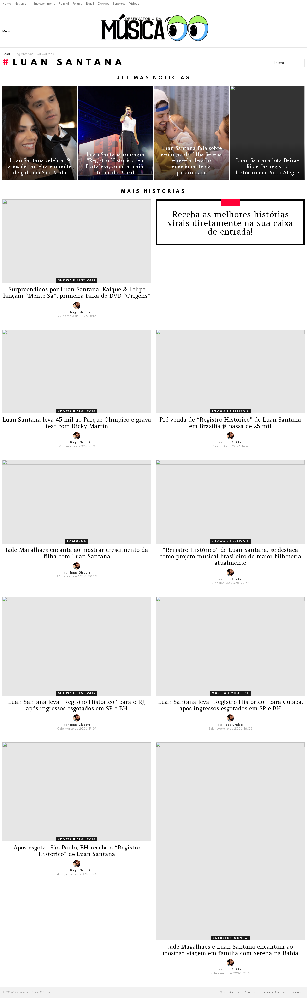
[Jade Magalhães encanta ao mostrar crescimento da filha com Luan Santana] (76, 502)
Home (6, 3)
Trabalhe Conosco (274, 992)
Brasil (90, 3)
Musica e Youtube (230, 693)
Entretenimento (44, 3)
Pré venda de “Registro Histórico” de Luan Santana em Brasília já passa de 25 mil (230, 423)
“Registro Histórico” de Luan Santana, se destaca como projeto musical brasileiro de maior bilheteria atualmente (230, 556)
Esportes (119, 3)
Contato (299, 992)
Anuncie (250, 992)
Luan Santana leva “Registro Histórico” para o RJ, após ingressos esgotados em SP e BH (77, 705)
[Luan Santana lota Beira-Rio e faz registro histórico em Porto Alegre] (267, 133)
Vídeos (134, 3)
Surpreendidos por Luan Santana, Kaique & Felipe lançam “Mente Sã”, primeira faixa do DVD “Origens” (76, 292)
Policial (64, 3)
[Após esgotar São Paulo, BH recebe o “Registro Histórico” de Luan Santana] (76, 791)
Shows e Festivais (76, 280)
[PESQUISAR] (291, 28)
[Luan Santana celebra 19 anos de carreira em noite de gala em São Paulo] (39, 133)
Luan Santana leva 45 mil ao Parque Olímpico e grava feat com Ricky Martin (76, 423)
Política (77, 3)
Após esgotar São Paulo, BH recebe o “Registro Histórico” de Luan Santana (76, 851)
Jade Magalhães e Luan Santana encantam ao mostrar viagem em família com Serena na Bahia (230, 950)
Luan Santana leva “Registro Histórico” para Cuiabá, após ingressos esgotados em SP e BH (230, 705)
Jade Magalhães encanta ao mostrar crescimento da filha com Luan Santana (77, 553)
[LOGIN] (301, 28)
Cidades (103, 3)
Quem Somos (229, 992)
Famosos (76, 541)
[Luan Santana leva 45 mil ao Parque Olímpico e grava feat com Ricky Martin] (76, 371)
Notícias (20, 3)
